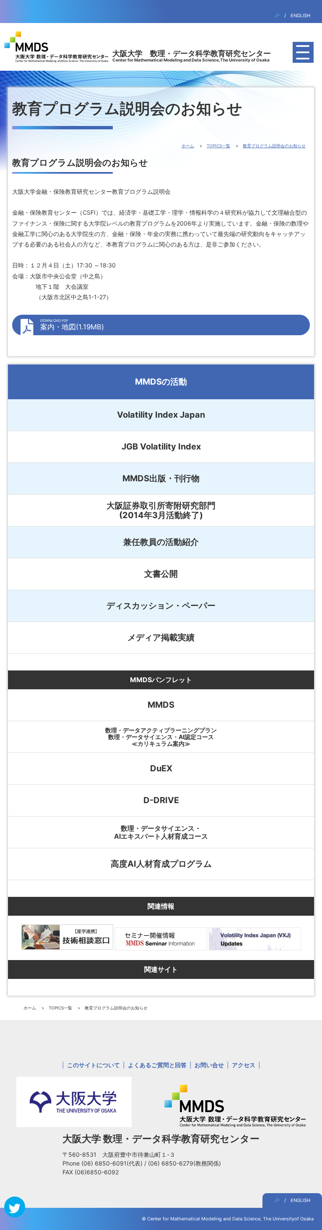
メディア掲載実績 (161, 637)
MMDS (161, 705)
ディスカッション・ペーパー (161, 606)
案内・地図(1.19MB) (72, 324)
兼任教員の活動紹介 (161, 542)
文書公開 (161, 574)
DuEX (161, 768)
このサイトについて (93, 1064)
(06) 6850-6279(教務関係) (184, 1163)
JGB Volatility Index (161, 447)
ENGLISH (300, 15)
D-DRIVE (161, 800)
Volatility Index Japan (161, 415)
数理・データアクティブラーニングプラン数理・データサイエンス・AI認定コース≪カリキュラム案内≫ (161, 737)
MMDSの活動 (161, 382)
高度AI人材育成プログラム (161, 864)
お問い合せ (209, 1064)
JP (277, 15)
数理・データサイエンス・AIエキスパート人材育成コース (161, 832)
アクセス (243, 1064)
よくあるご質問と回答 (157, 1064)
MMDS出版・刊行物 (161, 478)
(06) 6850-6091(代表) (112, 1163)
